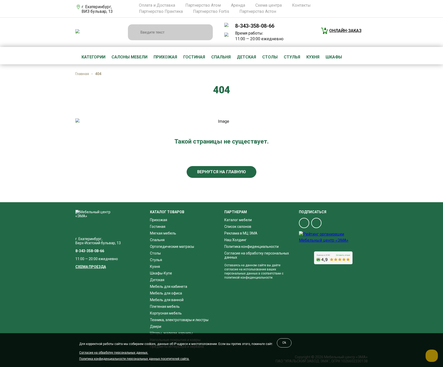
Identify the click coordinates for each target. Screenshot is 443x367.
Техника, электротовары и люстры (179, 320)
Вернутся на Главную (221, 171)
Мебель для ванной (167, 300)
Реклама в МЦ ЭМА (240, 233)
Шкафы (334, 57)
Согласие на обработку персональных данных (256, 255)
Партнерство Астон (257, 11)
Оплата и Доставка (157, 5)
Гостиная (194, 57)
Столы (270, 57)
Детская (246, 57)
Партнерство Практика (161, 11)
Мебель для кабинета (168, 286)
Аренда (238, 5)
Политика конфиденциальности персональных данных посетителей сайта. (134, 359)
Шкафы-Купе (161, 273)
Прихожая (165, 57)
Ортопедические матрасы (172, 246)
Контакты (301, 5)
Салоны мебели (129, 57)
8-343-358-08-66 (254, 26)
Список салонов (237, 227)
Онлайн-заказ (345, 30)
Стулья (292, 57)
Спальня (221, 57)
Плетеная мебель (165, 306)
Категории (93, 57)
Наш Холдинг (235, 240)
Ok (284, 342)
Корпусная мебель (166, 313)
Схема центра (268, 5)
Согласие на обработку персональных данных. (113, 352)
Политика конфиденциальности (251, 246)
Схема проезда (90, 267)
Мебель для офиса (166, 293)
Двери (155, 326)
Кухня (312, 57)
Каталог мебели (238, 220)
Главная (82, 74)
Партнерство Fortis (211, 11)
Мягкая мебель (163, 233)
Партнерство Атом (203, 5)
